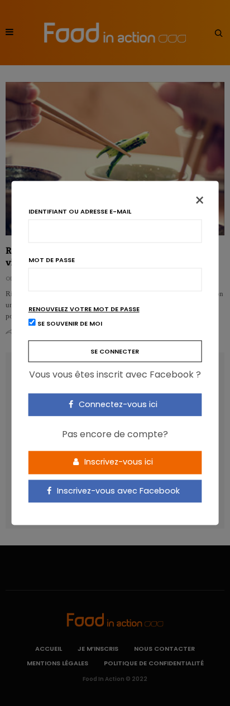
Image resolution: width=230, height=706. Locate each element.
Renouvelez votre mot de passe (84, 309)
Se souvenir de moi (69, 324)
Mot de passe (51, 260)
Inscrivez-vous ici (117, 461)
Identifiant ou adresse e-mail (79, 212)
